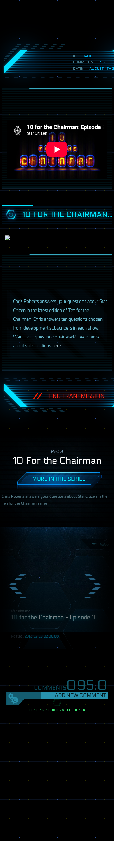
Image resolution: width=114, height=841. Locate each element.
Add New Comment (80, 695)
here (56, 345)
